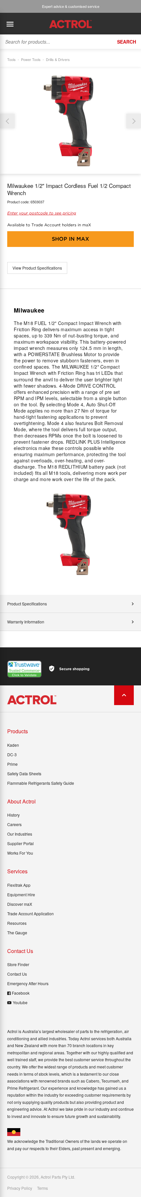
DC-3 (12, 754)
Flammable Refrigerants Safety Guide (40, 783)
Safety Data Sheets (24, 773)
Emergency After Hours (28, 983)
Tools (11, 59)
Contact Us (17, 974)
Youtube (20, 1002)
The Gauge (17, 932)
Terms (42, 1188)
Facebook (21, 993)
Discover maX (19, 904)
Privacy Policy (19, 1188)
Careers (14, 824)
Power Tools (31, 59)
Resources (17, 923)
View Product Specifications (37, 268)
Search (126, 41)
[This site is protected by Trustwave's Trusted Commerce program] (24, 669)
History (13, 815)
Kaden (13, 745)
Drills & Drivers (58, 59)
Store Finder (18, 964)
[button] (133, 121)
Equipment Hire (21, 894)
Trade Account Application (30, 913)
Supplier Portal (20, 843)
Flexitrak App (18, 885)
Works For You (20, 853)
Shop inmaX (70, 239)
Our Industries (19, 834)
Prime (12, 764)
